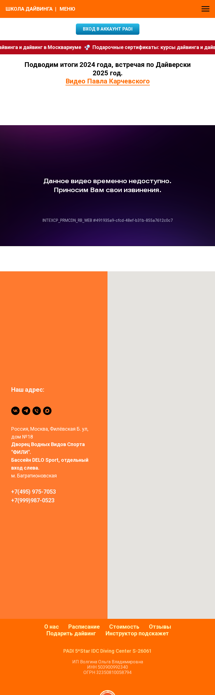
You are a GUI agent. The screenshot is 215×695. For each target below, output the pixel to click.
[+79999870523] (36, 411)
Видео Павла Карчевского (108, 81)
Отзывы (160, 626)
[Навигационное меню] (205, 9)
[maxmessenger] (47, 411)
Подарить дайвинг (71, 633)
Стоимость (124, 626)
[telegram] (26, 411)
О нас (51, 626)
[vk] (15, 411)
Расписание (84, 626)
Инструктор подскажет (137, 633)
